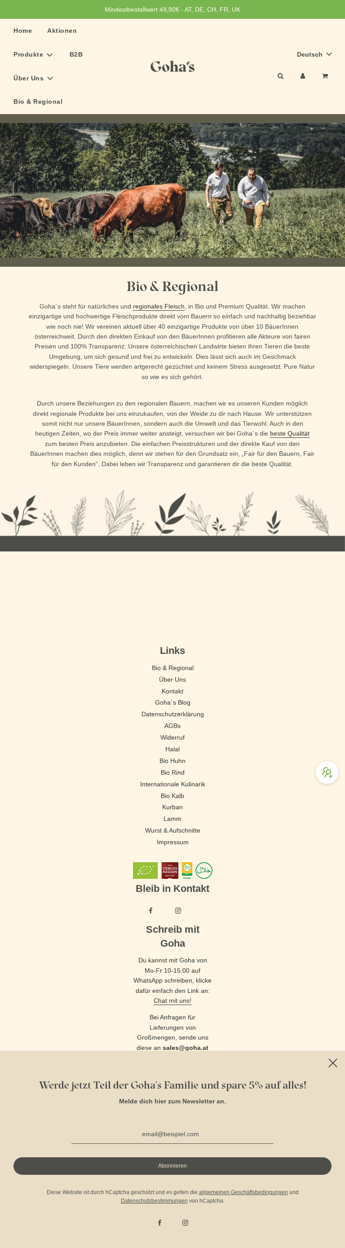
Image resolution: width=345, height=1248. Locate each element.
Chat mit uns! (172, 1000)
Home (22, 30)
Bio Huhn (172, 760)
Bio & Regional (37, 101)
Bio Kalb (172, 795)
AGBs (172, 725)
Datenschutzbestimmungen (154, 1201)
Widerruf (172, 737)
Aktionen (62, 30)
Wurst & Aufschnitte (172, 830)
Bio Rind (173, 772)
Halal (172, 749)
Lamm (172, 818)
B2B (76, 54)
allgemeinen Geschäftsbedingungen (243, 1192)
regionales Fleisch (159, 306)
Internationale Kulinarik (172, 784)
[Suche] (280, 76)
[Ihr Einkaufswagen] (326, 76)
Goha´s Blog (172, 702)
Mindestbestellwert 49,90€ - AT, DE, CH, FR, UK (172, 9)
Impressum (173, 842)
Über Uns (172, 679)
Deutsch (310, 54)
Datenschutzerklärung (173, 714)
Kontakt (172, 691)
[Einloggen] (303, 76)
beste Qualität (290, 433)
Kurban (172, 807)
